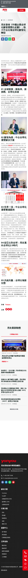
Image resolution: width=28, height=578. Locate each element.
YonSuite (4, 493)
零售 (3, 512)
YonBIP (4, 496)
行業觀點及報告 (6, 537)
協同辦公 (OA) (5, 501)
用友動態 (4, 534)
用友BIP (10, 145)
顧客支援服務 (5, 551)
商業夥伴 (4, 554)
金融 (3, 521)
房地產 (3, 515)
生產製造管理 (5, 504)
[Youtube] (13, 39)
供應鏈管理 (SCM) (7, 498)
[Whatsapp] (9, 39)
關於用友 (4, 545)
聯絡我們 (4, 548)
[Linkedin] (6, 39)
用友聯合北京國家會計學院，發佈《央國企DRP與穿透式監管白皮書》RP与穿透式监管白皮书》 (14, 390)
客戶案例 (4, 531)
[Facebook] (2, 39)
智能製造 (4, 518)
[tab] (14, 334)
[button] (6, 309)
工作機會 (4, 556)
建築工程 (4, 524)
